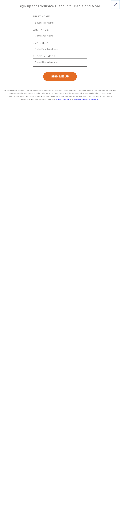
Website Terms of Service (86, 99)
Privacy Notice (62, 99)
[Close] (115, 4)
